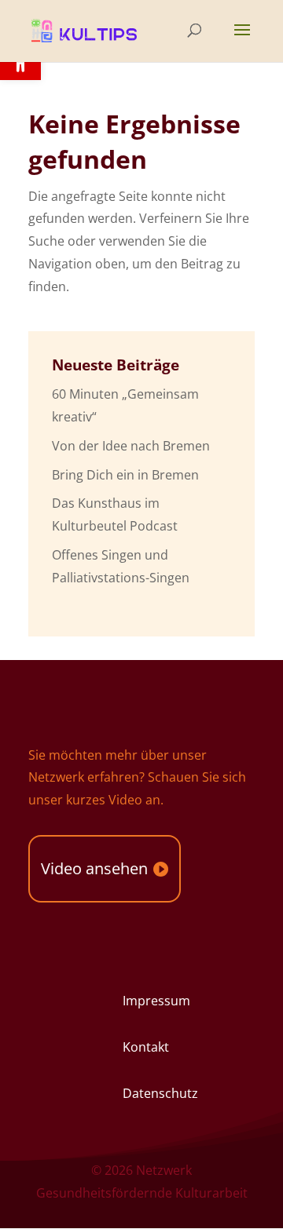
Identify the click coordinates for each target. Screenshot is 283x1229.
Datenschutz (160, 1093)
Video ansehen (94, 868)
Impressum (156, 1000)
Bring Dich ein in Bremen (125, 474)
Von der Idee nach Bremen (131, 445)
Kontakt (146, 1047)
